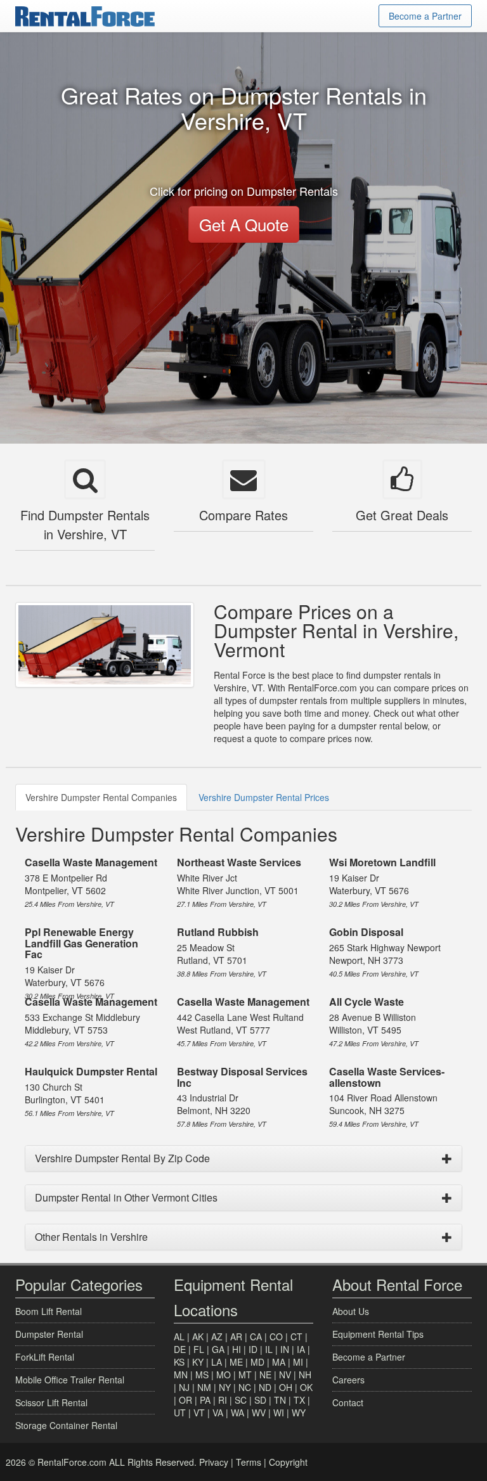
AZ (217, 1336)
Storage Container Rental (66, 1425)
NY (225, 1387)
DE (180, 1349)
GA (218, 1349)
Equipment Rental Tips (378, 1334)
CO (276, 1336)
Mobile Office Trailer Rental (69, 1379)
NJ (184, 1387)
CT (296, 1336)
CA (256, 1336)
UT (180, 1412)
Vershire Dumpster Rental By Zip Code (122, 1158)
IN (284, 1349)
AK (198, 1336)
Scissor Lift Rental (51, 1402)
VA (217, 1412)
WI (278, 1412)
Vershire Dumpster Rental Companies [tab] (101, 797)
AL (179, 1336)
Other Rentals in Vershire (91, 1236)
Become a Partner (425, 16)
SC (241, 1400)
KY (198, 1362)
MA (278, 1362)
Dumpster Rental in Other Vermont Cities (126, 1197)
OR (185, 1400)
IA (301, 1349)
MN (181, 1374)
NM (204, 1387)
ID (253, 1349)
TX (299, 1400)
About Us (350, 1311)
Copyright (288, 1462)
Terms (248, 1462)
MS (202, 1374)
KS (179, 1362)
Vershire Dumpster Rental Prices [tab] (263, 797)
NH (305, 1374)
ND (265, 1387)
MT (245, 1374)
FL (198, 1349)
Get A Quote (244, 224)
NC (244, 1387)
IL (269, 1349)
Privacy (213, 1462)
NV (285, 1374)
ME (236, 1362)
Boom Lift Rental (48, 1311)
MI (298, 1362)
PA (205, 1400)
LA (216, 1362)
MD (257, 1362)
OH (285, 1387)
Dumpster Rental (49, 1334)
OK (306, 1387)
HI (236, 1349)
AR (236, 1336)
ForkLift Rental (44, 1356)
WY (299, 1412)
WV (259, 1412)
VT (199, 1412)
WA (237, 1412)
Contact (347, 1402)
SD (260, 1400)
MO (223, 1374)
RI (222, 1400)
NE (265, 1374)
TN (280, 1400)
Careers (348, 1379)
